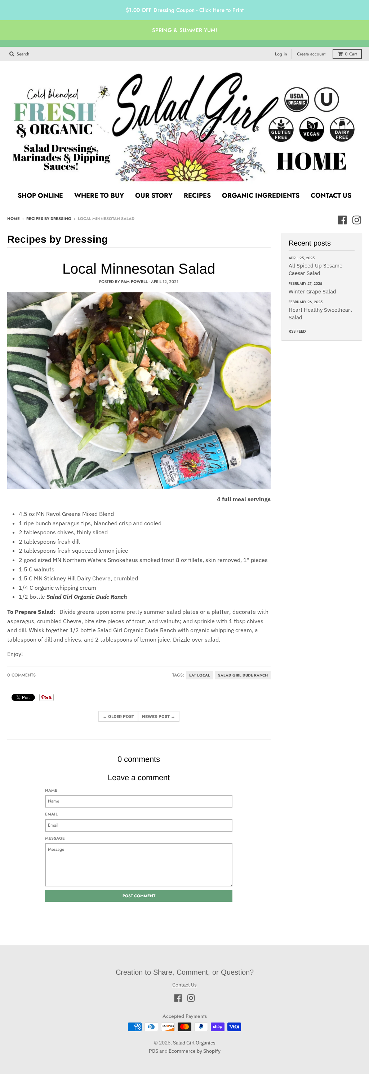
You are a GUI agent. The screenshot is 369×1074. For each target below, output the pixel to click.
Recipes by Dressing (48, 218)
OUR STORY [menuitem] (154, 195)
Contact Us (184, 984)
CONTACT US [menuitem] (331, 195)
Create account (311, 54)
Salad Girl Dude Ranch (243, 675)
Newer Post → (158, 716)
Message (55, 838)
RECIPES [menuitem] (197, 195)
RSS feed (297, 331)
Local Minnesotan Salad (138, 269)
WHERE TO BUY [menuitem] (99, 195)
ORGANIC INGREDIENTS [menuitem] (260, 195)
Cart (351, 54)
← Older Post (118, 716)
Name (51, 790)
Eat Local (199, 675)
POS (153, 1051)
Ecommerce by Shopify (195, 1051)
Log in (281, 54)
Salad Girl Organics (194, 1042)
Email (51, 814)
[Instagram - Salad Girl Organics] (357, 220)
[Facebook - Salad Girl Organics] (342, 220)
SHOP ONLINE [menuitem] (40, 195)
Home (13, 218)
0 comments (21, 675)
